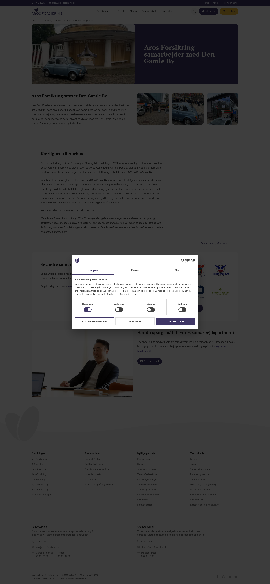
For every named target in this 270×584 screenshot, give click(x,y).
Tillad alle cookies (175, 321)
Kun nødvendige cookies (94, 321)
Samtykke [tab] (93, 270)
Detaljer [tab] (135, 270)
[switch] (119, 309)
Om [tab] (177, 270)
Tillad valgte (135, 321)
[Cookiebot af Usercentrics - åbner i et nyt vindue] (183, 261)
